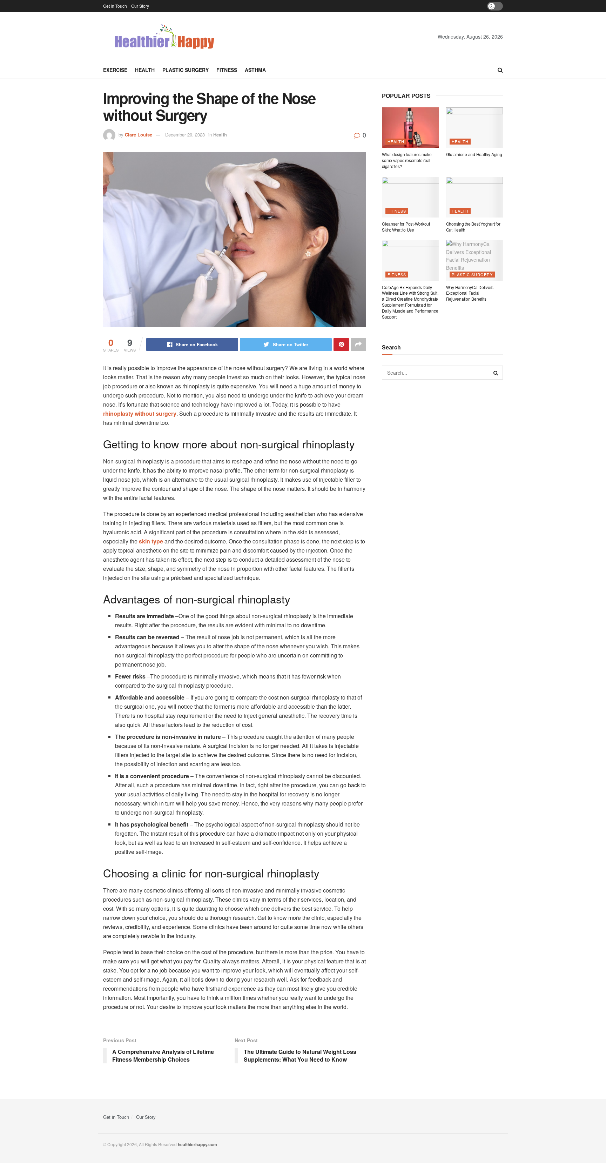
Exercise (115, 69)
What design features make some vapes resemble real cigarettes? (407, 160)
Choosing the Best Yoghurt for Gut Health (473, 227)
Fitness (226, 69)
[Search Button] (496, 373)
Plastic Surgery (185, 69)
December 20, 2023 (185, 134)
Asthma (255, 69)
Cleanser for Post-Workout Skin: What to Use (406, 227)
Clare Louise (138, 134)
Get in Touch (115, 6)
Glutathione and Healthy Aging (474, 154)
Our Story (140, 6)
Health (145, 69)
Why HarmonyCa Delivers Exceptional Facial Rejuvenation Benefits (470, 293)
